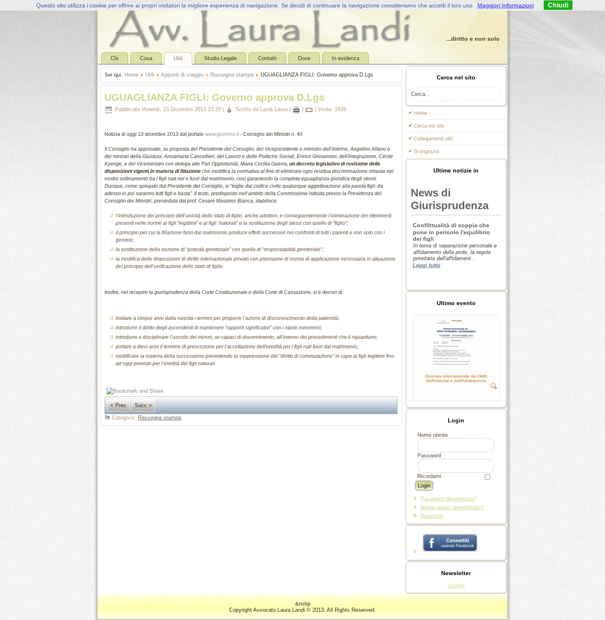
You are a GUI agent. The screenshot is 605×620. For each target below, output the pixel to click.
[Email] (309, 109)
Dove (304, 58)
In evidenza (345, 58)
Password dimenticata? (448, 499)
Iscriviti (456, 586)
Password (429, 455)
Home (131, 75)
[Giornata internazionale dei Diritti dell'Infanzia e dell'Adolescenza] (456, 368)
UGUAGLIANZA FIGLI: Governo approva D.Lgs (214, 97)
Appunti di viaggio (182, 75)
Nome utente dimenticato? (452, 507)
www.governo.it (222, 134)
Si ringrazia (426, 151)
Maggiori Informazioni (505, 5)
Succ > (143, 405)
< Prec (118, 405)
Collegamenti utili (433, 139)
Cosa (146, 58)
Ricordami (429, 476)
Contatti (267, 58)
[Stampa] (296, 109)
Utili (178, 58)
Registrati (432, 516)
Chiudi (558, 5)
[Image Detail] (494, 388)
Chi (115, 58)
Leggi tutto (426, 224)
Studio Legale (220, 58)
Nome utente (432, 435)
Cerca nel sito (429, 126)
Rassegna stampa (232, 75)
